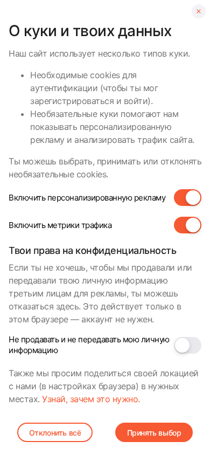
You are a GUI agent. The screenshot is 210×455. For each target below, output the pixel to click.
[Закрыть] (199, 11)
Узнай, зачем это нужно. (91, 399)
